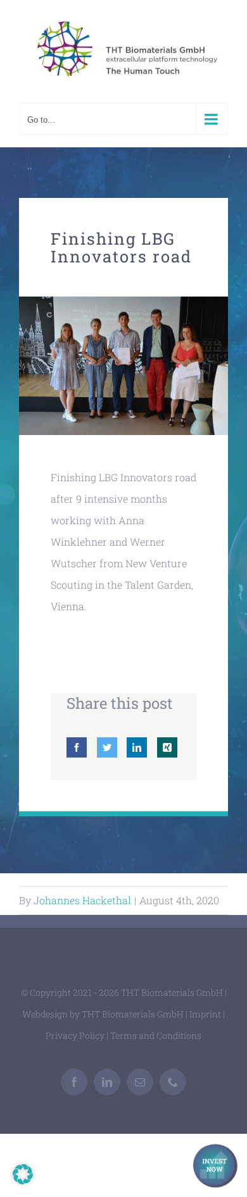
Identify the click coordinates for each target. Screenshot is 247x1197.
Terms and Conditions (155, 1035)
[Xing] (167, 747)
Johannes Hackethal (82, 900)
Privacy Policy (75, 1035)
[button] (23, 1174)
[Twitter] (107, 747)
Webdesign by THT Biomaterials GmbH (103, 1014)
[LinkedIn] (137, 747)
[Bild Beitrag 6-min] (123, 301)
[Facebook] (76, 747)
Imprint (205, 1014)
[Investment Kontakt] (215, 1166)
